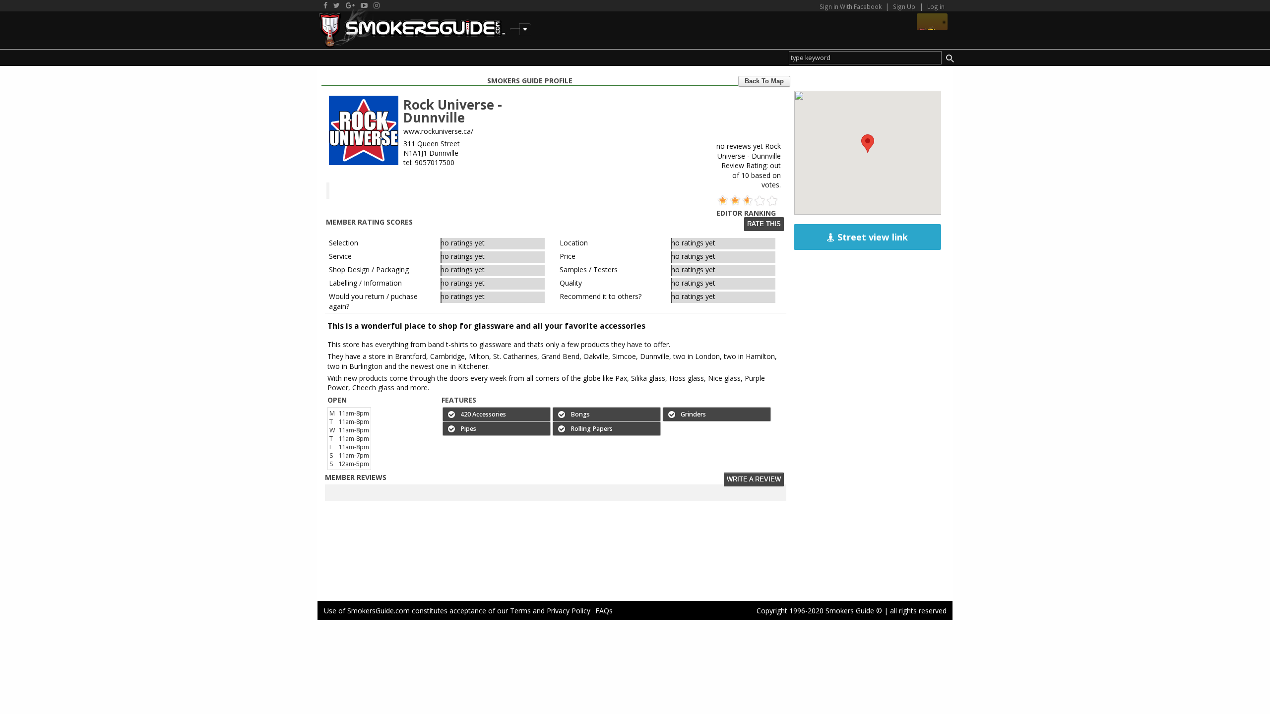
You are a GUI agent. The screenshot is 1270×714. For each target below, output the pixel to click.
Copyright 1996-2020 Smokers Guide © (819, 610)
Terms (520, 610)
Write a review (754, 479)
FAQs (604, 610)
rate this (764, 224)
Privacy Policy (568, 610)
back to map (764, 81)
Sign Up (904, 6)
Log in (936, 6)
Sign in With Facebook (851, 6)
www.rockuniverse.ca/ (438, 131)
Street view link (871, 237)
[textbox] (865, 57)
